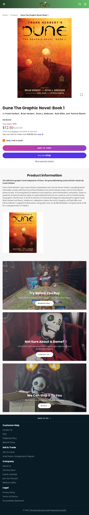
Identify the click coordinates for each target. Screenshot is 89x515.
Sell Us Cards (9, 452)
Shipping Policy (10, 438)
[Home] (44, 4)
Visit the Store (9, 470)
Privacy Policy (9, 492)
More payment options (44, 161)
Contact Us (7, 430)
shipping (14, 131)
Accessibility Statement (13, 500)
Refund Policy (9, 442)
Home (5, 15)
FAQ (4, 434)
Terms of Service (10, 496)
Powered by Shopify (58, 510)
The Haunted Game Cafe (39, 510)
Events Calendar (10, 474)
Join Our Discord (10, 478)
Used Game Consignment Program (18, 456)
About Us (7, 466)
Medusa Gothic (9, 482)
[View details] (44, 285)
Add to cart (44, 148)
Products (14, 15)
